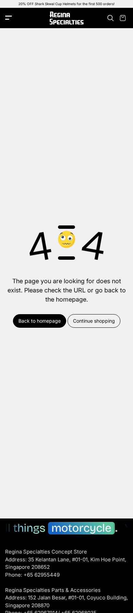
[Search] (110, 18)
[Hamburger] (8, 18)
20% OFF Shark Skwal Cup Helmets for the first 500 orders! (66, 4)
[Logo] (66, 18)
